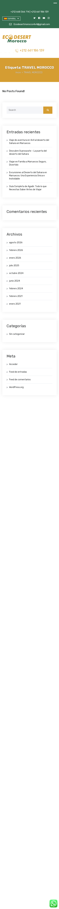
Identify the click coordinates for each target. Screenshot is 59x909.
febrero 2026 (16, 250)
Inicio (18, 72)
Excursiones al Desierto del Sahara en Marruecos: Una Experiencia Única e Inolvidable (28, 175)
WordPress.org (16, 387)
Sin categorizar (17, 334)
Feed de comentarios (20, 379)
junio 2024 (14, 281)
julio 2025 (14, 265)
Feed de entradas (18, 372)
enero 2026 (15, 258)
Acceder (13, 364)
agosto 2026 (15, 242)
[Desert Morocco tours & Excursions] (17, 39)
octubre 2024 (16, 273)
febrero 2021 (15, 296)
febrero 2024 (16, 288)
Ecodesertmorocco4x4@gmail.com (31, 24)
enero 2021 (15, 304)
